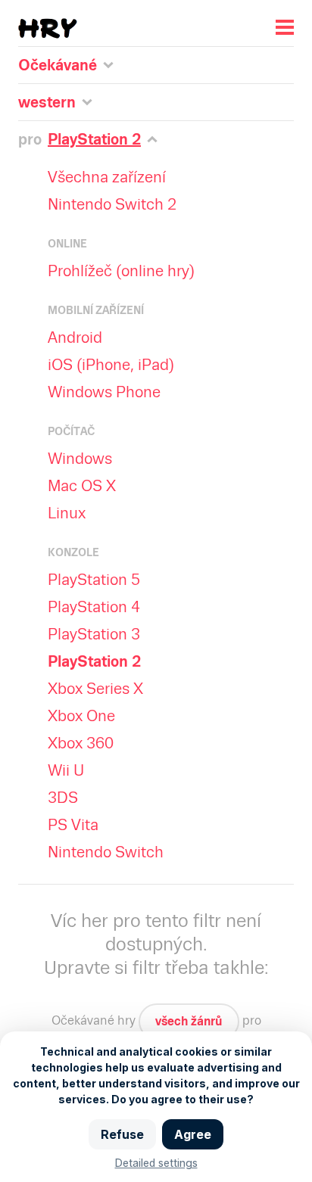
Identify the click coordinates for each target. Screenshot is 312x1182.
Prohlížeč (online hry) (121, 271)
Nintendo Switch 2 (112, 204)
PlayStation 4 (94, 607)
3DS (63, 797)
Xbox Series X (95, 688)
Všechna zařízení (107, 177)
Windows (80, 458)
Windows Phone (104, 392)
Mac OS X (82, 485)
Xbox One (81, 716)
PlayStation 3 (94, 634)
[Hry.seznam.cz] (47, 28)
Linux (67, 513)
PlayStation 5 (94, 579)
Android (75, 337)
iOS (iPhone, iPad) (111, 364)
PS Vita (73, 825)
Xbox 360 (81, 743)
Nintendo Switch (106, 852)
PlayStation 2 (94, 661)
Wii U (66, 770)
